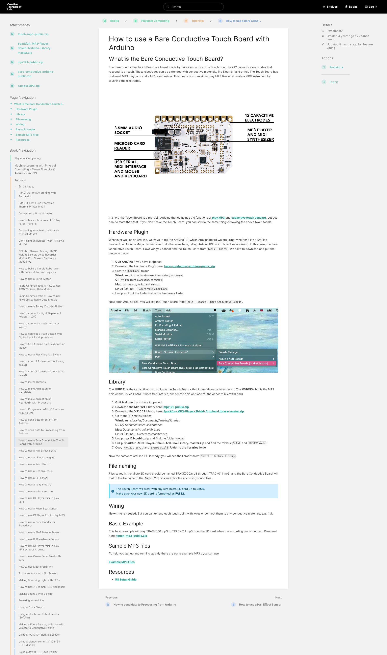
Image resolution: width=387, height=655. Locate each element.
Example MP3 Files (122, 562)
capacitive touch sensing (248, 217)
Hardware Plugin (26, 109)
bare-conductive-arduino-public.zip (189, 266)
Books (353, 6)
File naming (23, 119)
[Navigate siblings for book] (126, 20)
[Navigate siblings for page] (210, 20)
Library (20, 114)
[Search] (167, 6)
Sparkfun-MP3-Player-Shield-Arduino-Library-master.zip (203, 411)
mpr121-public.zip (176, 407)
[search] (193, 6)
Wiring (20, 124)
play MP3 (218, 217)
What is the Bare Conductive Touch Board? (40, 104)
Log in (373, 6)
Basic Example (25, 129)
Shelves (332, 6)
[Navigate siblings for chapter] (176, 20)
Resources (22, 139)
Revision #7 (335, 30)
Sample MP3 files (27, 134)
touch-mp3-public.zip (131, 535)
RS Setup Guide (125, 579)
